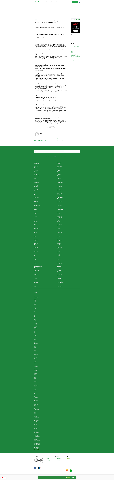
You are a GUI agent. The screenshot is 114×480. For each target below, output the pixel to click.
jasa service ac (35, 361)
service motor (35, 305)
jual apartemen (35, 340)
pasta (34, 393)
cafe (34, 310)
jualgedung (35, 386)
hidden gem (35, 304)
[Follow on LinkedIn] (39, 468)
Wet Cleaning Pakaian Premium (37, 440)
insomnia (35, 347)
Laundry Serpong (35, 429)
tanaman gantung (35, 375)
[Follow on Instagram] (79, 2)
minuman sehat (35, 314)
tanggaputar (35, 332)
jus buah (34, 316)
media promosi (35, 328)
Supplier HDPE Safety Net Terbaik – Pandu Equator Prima (75, 51)
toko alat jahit (35, 371)
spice (34, 355)
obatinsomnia (35, 352)
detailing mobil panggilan (36, 403)
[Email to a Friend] (51, 127)
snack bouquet (35, 323)
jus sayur (34, 317)
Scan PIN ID (35, 413)
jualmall (34, 388)
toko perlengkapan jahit (36, 367)
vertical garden (35, 373)
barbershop (35, 299)
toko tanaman (35, 306)
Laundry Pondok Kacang (36, 427)
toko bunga (35, 308)
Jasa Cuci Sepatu (35, 433)
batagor (34, 408)
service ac (35, 415)
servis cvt (35, 410)
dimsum (34, 392)
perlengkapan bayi (36, 292)
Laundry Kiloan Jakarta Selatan (37, 444)
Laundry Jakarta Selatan (36, 420)
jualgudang (35, 389)
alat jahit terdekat (35, 365)
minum (34, 342)
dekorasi (34, 374)
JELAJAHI (48, 1)
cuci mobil (35, 405)
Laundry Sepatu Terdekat (36, 432)
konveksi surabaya (36, 297)
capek (34, 348)
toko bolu (35, 378)
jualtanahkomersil (35, 385)
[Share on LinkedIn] (54, 127)
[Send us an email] (38, 468)
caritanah (35, 384)
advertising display (36, 326)
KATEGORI (53, 1)
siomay (34, 407)
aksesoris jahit (35, 370)
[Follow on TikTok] (37, 468)
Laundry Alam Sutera (36, 428)
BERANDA (43, 1)
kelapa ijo (35, 318)
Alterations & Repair (36, 448)
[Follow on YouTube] (41, 468)
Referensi (36, 19)
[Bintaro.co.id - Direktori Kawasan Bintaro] (37, 2)
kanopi (34, 330)
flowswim (35, 295)
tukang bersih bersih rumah (36, 419)
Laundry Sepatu (35, 431)
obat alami (35, 351)
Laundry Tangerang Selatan (37, 421)
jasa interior (35, 401)
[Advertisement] (57, 10)
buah (34, 345)
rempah (34, 353)
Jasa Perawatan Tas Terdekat (37, 443)
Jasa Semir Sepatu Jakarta (36, 436)
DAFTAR (58, 1)
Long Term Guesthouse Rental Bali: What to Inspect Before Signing (75, 63)
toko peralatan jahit (36, 369)
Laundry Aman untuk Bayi (36, 447)
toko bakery (35, 377)
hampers (35, 394)
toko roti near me (35, 381)
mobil (34, 296)
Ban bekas (35, 313)
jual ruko (34, 338)
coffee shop (35, 303)
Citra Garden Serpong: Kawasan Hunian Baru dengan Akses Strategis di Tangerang (75, 47)
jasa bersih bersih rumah (36, 417)
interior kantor (35, 402)
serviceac (35, 359)
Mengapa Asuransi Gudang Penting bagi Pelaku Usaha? (75, 60)
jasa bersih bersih (35, 418)
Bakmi (34, 311)
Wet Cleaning (35, 441)
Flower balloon (35, 324)
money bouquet (35, 322)
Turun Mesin (35, 412)
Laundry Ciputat (35, 424)
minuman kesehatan (36, 343)
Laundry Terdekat (35, 430)
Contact (58, 463)
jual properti (35, 339)
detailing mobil (35, 406)
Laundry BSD (35, 423)
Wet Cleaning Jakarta (36, 439)
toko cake (35, 379)
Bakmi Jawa (35, 320)
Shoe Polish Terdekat (36, 435)
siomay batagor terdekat (36, 409)
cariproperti (35, 383)
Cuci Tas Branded (35, 442)
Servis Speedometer (36, 411)
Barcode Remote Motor (36, 414)
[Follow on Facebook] (34, 468)
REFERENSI (63, 1)
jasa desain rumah (35, 397)
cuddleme (35, 293)
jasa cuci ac (35, 362)
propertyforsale (35, 390)
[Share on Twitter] (49, 127)
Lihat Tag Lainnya (36, 449)
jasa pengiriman (35, 301)
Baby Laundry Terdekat (36, 446)
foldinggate (35, 335)
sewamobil (35, 300)
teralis (34, 331)
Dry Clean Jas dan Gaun (36, 438)
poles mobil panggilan (36, 404)
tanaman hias (35, 307)
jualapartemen (35, 387)
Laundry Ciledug (35, 425)
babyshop (35, 291)
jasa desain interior (36, 398)
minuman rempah (35, 354)
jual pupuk (35, 309)
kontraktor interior (36, 400)
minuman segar (35, 344)
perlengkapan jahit (36, 366)
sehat (34, 341)
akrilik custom (35, 327)
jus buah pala (35, 346)
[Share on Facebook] (47, 127)
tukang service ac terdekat (36, 363)
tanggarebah (35, 334)
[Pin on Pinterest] (52, 127)
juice (34, 315)
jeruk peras (35, 319)
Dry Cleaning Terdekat (36, 437)
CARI (67, 1)
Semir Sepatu (35, 434)
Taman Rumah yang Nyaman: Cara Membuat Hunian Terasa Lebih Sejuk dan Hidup (75, 56)
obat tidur (35, 350)
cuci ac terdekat (35, 357)
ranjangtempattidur (36, 336)
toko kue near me (35, 380)
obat (34, 349)
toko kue (34, 376)
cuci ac (34, 358)
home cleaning (35, 416)
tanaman (35, 372)
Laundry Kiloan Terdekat (36, 445)
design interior (35, 396)
